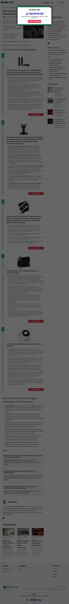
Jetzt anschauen (34, 21)
